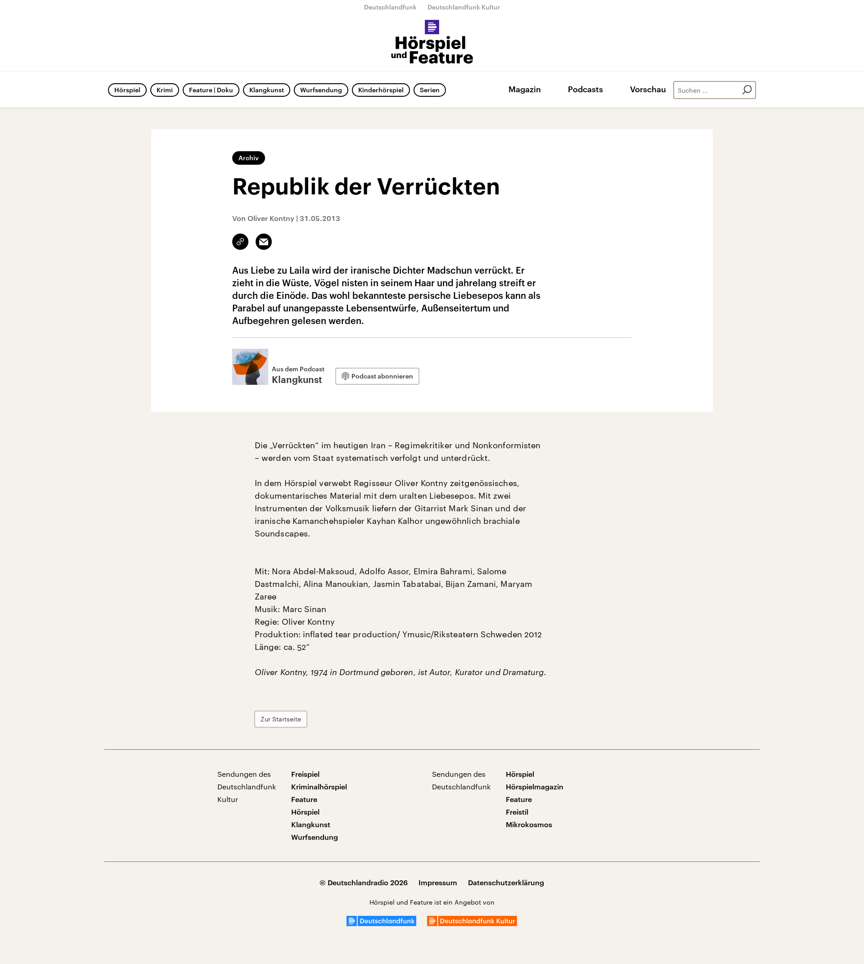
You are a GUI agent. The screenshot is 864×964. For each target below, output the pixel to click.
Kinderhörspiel (381, 90)
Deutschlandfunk (390, 7)
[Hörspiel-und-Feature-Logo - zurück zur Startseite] (432, 42)
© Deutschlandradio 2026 (364, 882)
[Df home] (381, 923)
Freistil (517, 811)
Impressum (437, 882)
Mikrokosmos (529, 824)
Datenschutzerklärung (506, 882)
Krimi (165, 90)
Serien (430, 90)
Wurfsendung (321, 90)
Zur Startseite (281, 719)
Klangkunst (266, 90)
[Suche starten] (747, 90)
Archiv (248, 158)
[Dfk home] (472, 923)
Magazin (524, 89)
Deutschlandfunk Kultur (464, 7)
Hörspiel (127, 90)
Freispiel (305, 774)
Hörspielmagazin (534, 786)
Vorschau (648, 89)
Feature (304, 799)
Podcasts (585, 89)
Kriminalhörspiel (319, 786)
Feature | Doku (211, 90)
